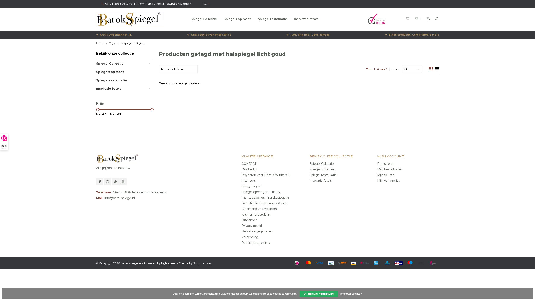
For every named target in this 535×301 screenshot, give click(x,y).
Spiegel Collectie (204, 19)
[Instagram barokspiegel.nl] (107, 181)
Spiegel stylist (252, 186)
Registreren (386, 164)
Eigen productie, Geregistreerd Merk (414, 34)
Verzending (250, 237)
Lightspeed (169, 263)
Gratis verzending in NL (116, 34)
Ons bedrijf (249, 169)
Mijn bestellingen (389, 169)
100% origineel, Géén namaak (309, 34)
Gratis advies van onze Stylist (211, 34)
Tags (112, 43)
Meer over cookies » (351, 293)
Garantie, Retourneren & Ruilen (264, 203)
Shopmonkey (202, 263)
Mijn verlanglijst (388, 180)
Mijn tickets (385, 175)
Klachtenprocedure (256, 214)
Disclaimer (249, 220)
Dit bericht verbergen (319, 293)
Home (99, 43)
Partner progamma (256, 243)
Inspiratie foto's (306, 19)
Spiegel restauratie (272, 19)
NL (204, 3)
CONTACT (249, 164)
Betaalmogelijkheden (257, 231)
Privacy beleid (252, 226)
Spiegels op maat (237, 19)
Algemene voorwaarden (259, 209)
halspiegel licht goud (132, 43)
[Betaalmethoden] (297, 263)
